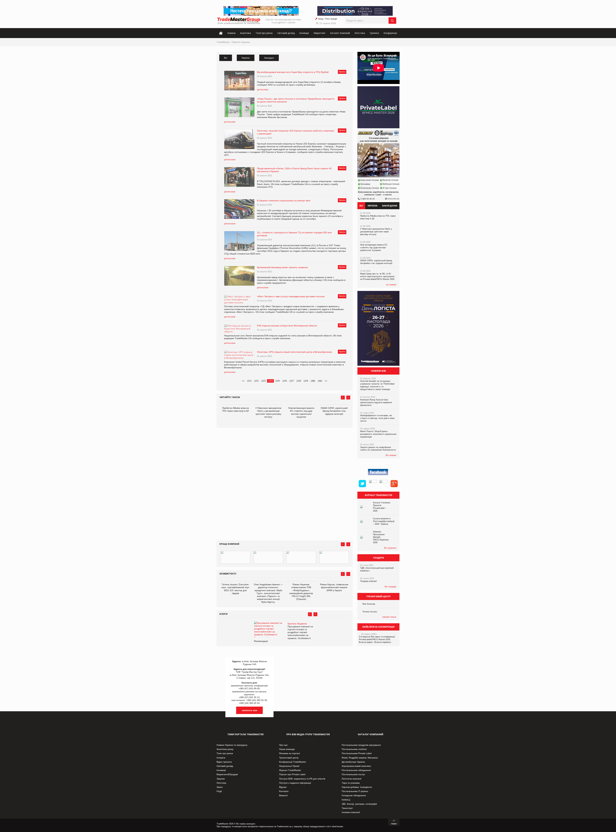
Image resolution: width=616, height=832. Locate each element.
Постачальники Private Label (357, 753)
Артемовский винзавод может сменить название (282, 267)
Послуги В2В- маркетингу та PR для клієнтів (302, 778)
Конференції (390, 33)
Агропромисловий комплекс (356, 766)
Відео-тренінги (224, 762)
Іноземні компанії (351, 812)
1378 (298, 381)
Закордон (269, 58)
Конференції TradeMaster (292, 762)
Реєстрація (331, 18)
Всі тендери (390, 586)
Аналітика (245, 33)
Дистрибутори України (353, 762)
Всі (225, 58)
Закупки (221, 778)
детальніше (262, 89)
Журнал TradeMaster (290, 770)
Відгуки (283, 787)
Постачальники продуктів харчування (361, 745)
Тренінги (374, 33)
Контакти (283, 791)
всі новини (391, 284)
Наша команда (287, 749)
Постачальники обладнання (356, 770)
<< (243, 381)
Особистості (227, 573)
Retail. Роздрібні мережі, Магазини (360, 757)
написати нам (249, 710)
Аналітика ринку (225, 749)
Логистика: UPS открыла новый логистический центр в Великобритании (294, 352)
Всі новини (391, 455)
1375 (277, 381)
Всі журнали (390, 548)
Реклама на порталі (289, 753)
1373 (263, 381)
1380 (313, 381)
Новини (231, 33)
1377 (291, 381)
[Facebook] (378, 475)
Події (219, 791)
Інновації (304, 33)
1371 (249, 381)
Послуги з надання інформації (295, 783)
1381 (320, 381)
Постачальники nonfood (354, 749)
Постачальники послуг (353, 774)
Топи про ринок (264, 33)
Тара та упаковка (351, 783)
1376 (284, 381)
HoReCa (346, 799)
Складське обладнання (354, 795)
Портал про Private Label (292, 774)
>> (326, 381)
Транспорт (347, 808)
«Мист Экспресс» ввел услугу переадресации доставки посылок (291, 296)
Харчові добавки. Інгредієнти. (357, 787)
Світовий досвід (286, 33)
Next (348, 397)
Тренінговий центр (289, 757)
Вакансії (283, 795)
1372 (256, 381)
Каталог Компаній (340, 33)
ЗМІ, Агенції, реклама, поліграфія (359, 804)
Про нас (283, 745)
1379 (306, 381)
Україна (246, 58)
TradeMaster (223, 42)
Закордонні (389, 205)
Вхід (320, 18)
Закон (220, 787)
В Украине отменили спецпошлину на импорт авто (283, 200)
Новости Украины (241, 42)
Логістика (360, 33)
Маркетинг (319, 33)
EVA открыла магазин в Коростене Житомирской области (287, 325)
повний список (389, 617)
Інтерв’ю (221, 757)
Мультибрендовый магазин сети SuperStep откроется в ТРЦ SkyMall (293, 72)
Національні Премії (289, 766)
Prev (343, 397)
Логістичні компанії (351, 778)
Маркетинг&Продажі (227, 774)
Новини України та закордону (232, 745)
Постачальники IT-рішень (355, 791)
